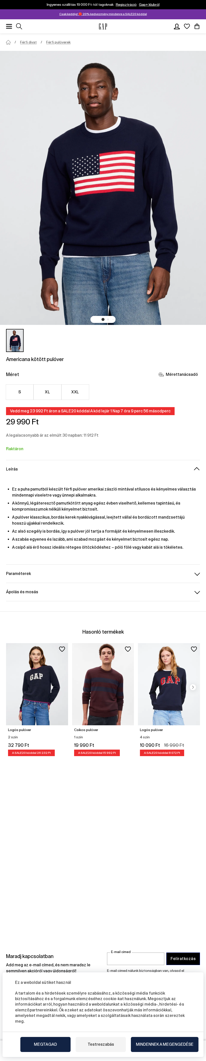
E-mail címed (121, 952)
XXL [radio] (75, 392)
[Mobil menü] (9, 26)
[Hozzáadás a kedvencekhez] (62, 649)
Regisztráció (126, 5)
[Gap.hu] (103, 26)
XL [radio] (47, 392)
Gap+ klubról (149, 5)
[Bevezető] (8, 42)
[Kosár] (197, 26)
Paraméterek (18, 573)
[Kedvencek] (187, 26)
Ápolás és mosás (22, 592)
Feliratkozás (183, 958)
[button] (103, 319)
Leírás (12, 469)
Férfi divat (28, 42)
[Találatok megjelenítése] (19, 26)
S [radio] (19, 392)
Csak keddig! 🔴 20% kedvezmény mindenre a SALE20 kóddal (103, 14)
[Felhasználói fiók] (177, 26)
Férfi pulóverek (58, 42)
